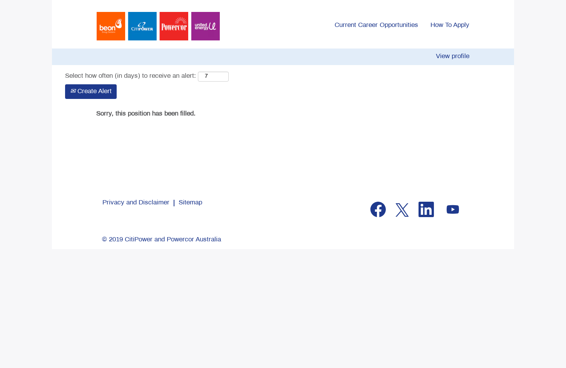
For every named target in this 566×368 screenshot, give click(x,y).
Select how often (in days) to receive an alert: (130, 76)
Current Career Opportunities (376, 25)
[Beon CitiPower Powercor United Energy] (158, 26)
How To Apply (449, 25)
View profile (452, 57)
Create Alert (93, 92)
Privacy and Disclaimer (135, 203)
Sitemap (190, 203)
